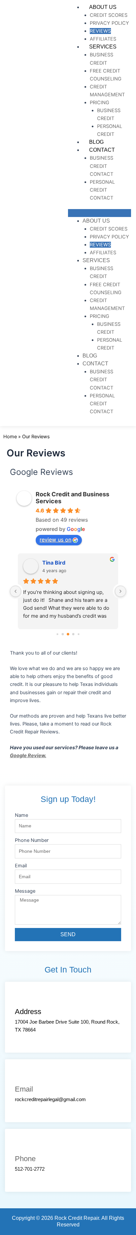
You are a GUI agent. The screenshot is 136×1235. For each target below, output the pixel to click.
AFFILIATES (103, 39)
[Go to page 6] (73, 634)
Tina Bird (53, 562)
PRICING (99, 103)
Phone (25, 1159)
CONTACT (102, 150)
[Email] (21, 1075)
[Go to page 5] (68, 634)
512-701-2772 (30, 1169)
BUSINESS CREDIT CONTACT (101, 166)
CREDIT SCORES (108, 15)
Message (25, 891)
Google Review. (28, 755)
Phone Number (32, 840)
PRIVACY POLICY (109, 23)
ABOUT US (103, 7)
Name (21, 815)
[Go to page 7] (78, 634)
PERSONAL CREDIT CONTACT (102, 190)
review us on (55, 539)
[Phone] (21, 1145)
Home (10, 437)
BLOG (96, 142)
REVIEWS (100, 31)
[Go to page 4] (63, 634)
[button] (99, 213)
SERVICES (103, 46)
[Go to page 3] (57, 634)
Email (21, 866)
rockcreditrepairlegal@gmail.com (50, 1099)
